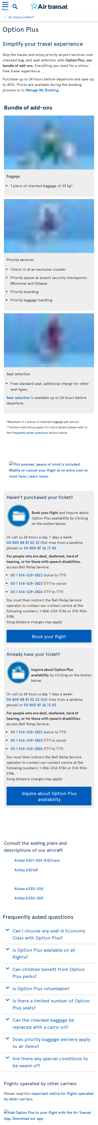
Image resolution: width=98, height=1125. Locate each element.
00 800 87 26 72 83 (40, 547)
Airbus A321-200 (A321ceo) (37, 860)
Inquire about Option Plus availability (49, 796)
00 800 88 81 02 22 (23, 542)
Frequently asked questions (29, 433)
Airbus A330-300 (28, 897)
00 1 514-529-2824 (26, 591)
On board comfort (21, 17)
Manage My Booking (42, 89)
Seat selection (18, 397)
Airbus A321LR (26, 869)
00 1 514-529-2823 (26, 583)
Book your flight (49, 636)
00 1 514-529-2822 (26, 575)
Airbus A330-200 (28, 888)
